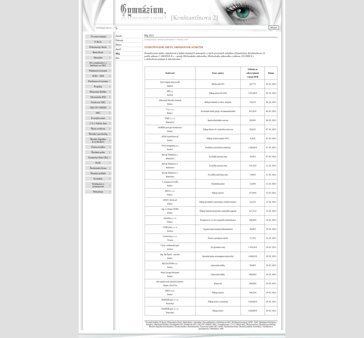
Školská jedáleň (245, 327)
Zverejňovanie (223, 324)
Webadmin (214, 329)
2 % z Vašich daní (238, 324)
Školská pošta (193, 327)
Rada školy (187, 322)
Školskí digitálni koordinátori (161, 327)
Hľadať (273, 27)
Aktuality (198, 322)
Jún (117, 58)
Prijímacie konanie (239, 322)
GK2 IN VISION (204, 324)
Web (221, 329)
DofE (221, 327)
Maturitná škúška (161, 324)
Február (119, 40)
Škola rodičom (252, 324)
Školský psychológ (267, 324)
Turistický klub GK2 (208, 327)
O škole (163, 322)
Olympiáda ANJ (176, 324)
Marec (119, 44)
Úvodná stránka (98, 36)
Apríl (118, 49)
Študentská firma (231, 327)
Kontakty (257, 327)
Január (119, 36)
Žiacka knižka (180, 327)
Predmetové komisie (267, 322)
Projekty (149, 324)
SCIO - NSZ (253, 322)
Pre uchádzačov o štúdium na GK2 (217, 322)
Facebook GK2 (190, 324)
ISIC (214, 324)
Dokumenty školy (174, 322)
